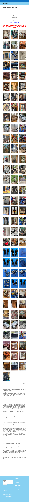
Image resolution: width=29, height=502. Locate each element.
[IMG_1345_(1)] (6, 370)
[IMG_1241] (6, 59)
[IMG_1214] (14, 49)
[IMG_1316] (6, 318)
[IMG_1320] (22, 111)
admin (4, 9)
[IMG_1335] (22, 132)
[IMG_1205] (6, 38)
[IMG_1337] (6, 142)
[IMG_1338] (6, 349)
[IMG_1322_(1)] (22, 318)
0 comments (14, 9)
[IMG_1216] (22, 49)
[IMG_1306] (6, 101)
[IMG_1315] (22, 308)
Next (25, 383)
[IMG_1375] (14, 194)
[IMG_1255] (14, 246)
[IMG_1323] (14, 121)
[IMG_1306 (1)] (22, 90)
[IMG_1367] (6, 173)
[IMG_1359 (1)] (14, 142)
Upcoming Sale (17, 482)
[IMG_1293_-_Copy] (6, 266)
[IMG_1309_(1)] (6, 111)
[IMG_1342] (14, 360)
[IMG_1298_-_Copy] (6, 287)
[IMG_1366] (22, 163)
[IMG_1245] (22, 225)
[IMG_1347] (14, 370)
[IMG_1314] (14, 308)
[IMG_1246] (14, 59)
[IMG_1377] (6, 204)
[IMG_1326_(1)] (22, 121)
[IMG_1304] (6, 90)
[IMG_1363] (22, 152)
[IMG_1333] (14, 339)
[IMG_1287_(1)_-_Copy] (6, 256)
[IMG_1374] (6, 194)
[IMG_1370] (22, 173)
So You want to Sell (18, 485)
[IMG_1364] (6, 163)
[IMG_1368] (14, 173)
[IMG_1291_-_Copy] (22, 256)
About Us (16, 481)
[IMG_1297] (14, 277)
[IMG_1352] (6, 380)
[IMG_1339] (14, 349)
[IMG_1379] (22, 204)
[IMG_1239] (6, 225)
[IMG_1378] (14, 204)
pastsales (11, 9)
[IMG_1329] (14, 132)
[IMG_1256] (22, 246)
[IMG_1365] (14, 163)
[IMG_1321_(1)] (6, 121)
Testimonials (17, 489)
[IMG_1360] (22, 142)
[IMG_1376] (22, 194)
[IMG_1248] (14, 235)
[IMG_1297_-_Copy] (22, 277)
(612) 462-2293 (6, 0)
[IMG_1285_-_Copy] (22, 80)
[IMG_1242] (14, 225)
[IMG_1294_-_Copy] (14, 266)
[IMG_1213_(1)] (6, 49)
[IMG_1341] (6, 360)
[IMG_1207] (14, 38)
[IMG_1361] (6, 152)
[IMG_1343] (22, 360)
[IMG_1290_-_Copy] (14, 256)
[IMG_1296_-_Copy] (6, 277)
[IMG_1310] (14, 297)
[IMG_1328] (6, 132)
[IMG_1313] (5, 308)
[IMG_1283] (6, 80)
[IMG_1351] (22, 370)
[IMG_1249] (22, 235)
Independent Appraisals (19, 486)
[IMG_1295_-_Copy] (22, 266)
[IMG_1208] (22, 38)
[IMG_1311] (22, 297)
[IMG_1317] (14, 318)
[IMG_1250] (6, 246)
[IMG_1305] (14, 90)
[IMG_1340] (22, 349)
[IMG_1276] (22, 59)
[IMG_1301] (14, 287)
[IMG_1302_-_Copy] (22, 287)
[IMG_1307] (14, 101)
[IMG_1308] (22, 101)
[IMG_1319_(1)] (14, 111)
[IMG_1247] (6, 235)
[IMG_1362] (14, 152)
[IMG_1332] (6, 339)
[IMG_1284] (14, 80)
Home (16, 479)
